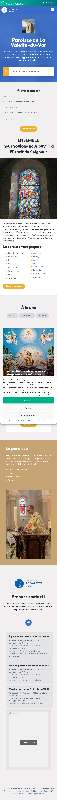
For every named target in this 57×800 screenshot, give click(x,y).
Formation (13, 256)
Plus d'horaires (28, 129)
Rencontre (12, 267)
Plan (26, 643)
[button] (50, 70)
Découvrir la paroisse (17, 469)
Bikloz (42, 793)
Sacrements (13, 271)
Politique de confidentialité (42, 791)
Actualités (43, 315)
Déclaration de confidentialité (36, 420)
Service (11, 274)
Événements (27, 315)
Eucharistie (38, 270)
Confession (38, 266)
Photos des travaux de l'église (26, 71)
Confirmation (39, 273)
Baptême (37, 277)
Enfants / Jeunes (15, 253)
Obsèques (37, 253)
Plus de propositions (13, 286)
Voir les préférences (28, 415)
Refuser (28, 407)
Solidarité (12, 278)
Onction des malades (37, 261)
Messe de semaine (25, 101)
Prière (10, 263)
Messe (11, 260)
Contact (11, 480)
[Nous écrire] (28, 622)
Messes (12, 315)
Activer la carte (28, 742)
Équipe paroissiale (16, 476)
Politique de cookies (16, 420)
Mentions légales (22, 791)
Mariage (37, 256)
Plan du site (9, 791)
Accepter (28, 400)
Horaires (12, 473)
